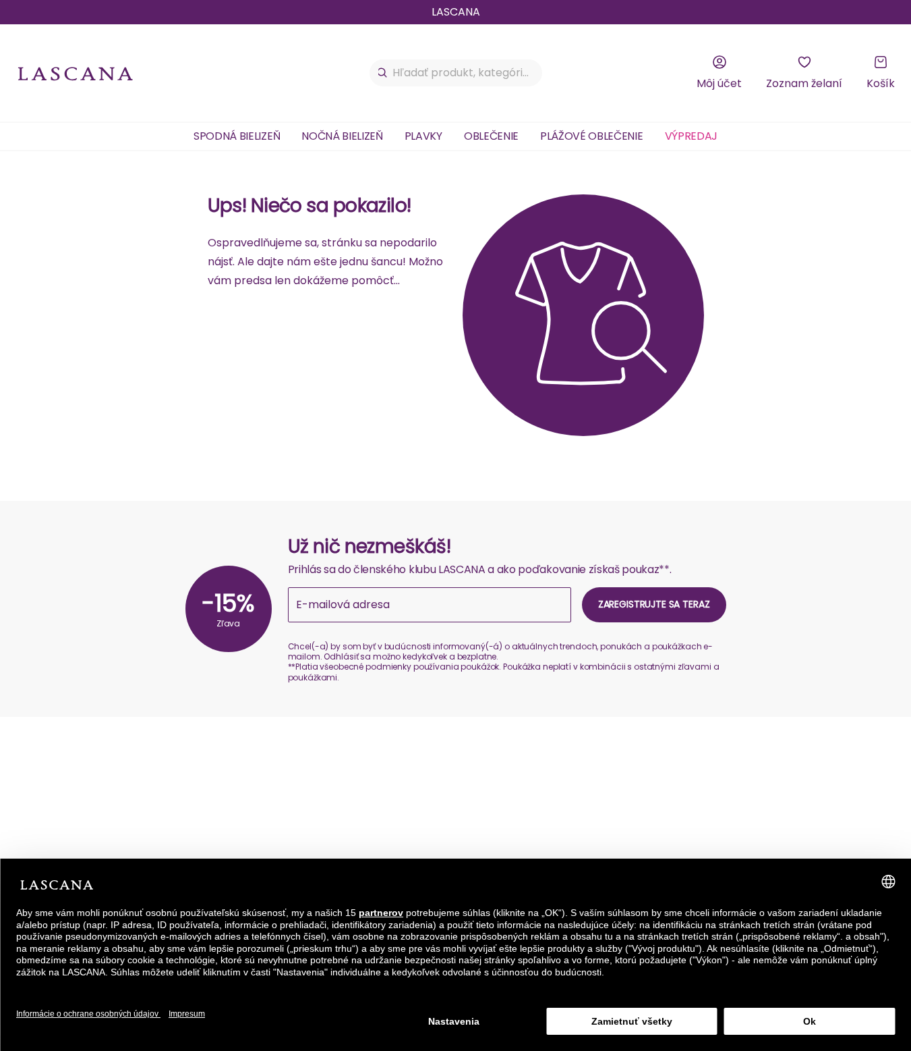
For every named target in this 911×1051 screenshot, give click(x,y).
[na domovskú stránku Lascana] (75, 73)
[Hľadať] (382, 73)
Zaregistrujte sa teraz (654, 604)
